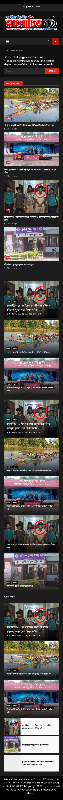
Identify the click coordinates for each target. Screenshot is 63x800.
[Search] (49, 41)
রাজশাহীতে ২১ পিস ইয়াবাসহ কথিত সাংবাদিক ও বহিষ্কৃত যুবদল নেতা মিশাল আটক (31, 196)
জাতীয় (8, 118)
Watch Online (55, 41)
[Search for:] (24, 71)
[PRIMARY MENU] (7, 41)
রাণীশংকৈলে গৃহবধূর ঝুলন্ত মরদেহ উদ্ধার (31, 244)
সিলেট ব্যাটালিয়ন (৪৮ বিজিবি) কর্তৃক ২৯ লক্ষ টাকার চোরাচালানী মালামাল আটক (31, 149)
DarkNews (44, 789)
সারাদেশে (15, 301)
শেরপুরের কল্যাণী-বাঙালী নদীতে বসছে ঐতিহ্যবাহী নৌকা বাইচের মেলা (31, 105)
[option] (31, 299)
